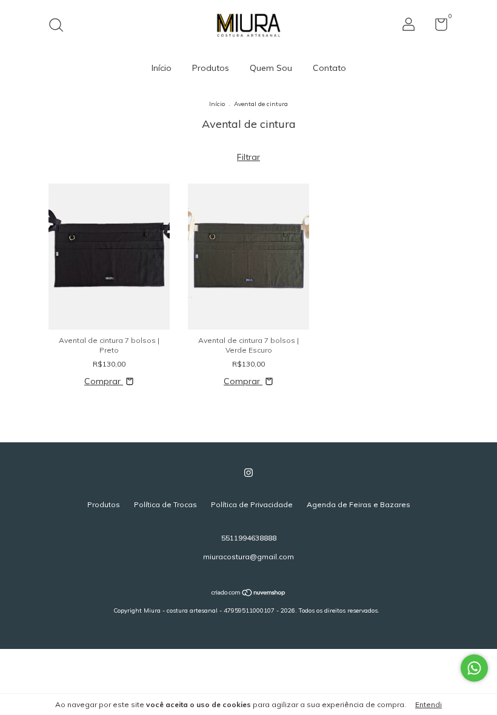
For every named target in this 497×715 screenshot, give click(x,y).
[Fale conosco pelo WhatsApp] (474, 668)
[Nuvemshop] (249, 593)
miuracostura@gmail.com (248, 556)
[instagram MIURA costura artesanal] (248, 472)
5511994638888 (248, 537)
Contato (329, 67)
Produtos (210, 67)
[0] (437, 27)
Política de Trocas (165, 504)
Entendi (428, 704)
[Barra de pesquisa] (60, 26)
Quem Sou (271, 67)
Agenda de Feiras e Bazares (358, 504)
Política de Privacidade (252, 504)
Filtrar (248, 156)
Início (162, 67)
